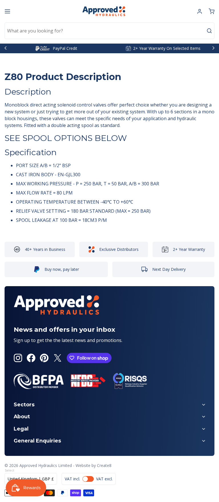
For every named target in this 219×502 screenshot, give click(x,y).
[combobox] (109, 31)
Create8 (104, 465)
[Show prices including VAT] (89, 479)
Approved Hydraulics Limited (45, 465)
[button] (211, 11)
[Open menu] (7, 11)
